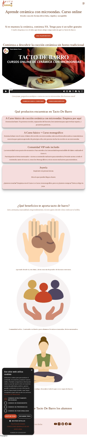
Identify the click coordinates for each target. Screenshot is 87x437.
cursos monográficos (56, 101)
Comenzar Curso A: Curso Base (33, 101)
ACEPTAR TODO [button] (10, 416)
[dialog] (18, 401)
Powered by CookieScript (18, 432)
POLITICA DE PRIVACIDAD (12, 394)
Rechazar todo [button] (25, 416)
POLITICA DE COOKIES (18, 424)
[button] (18, 421)
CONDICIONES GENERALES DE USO (18, 426)
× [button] (31, 370)
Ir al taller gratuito (43, 36)
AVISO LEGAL (18, 429)
